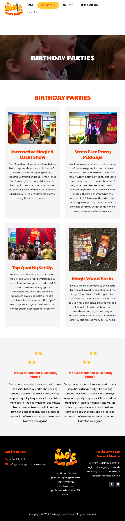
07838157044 (17, 458)
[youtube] (118, 484)
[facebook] (111, 484)
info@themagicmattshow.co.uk (28, 464)
